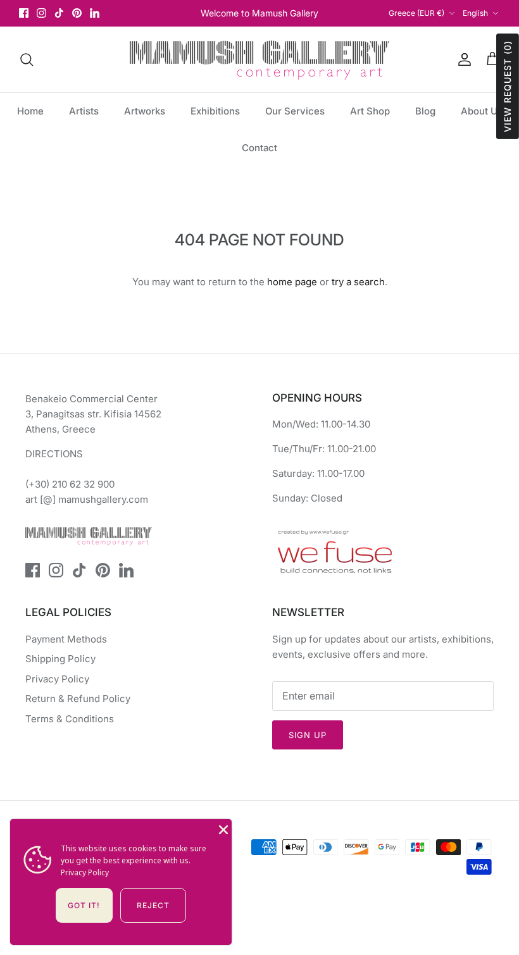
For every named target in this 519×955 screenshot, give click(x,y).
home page (292, 282)
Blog (425, 111)
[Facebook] (23, 13)
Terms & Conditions (69, 719)
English (475, 13)
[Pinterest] (77, 13)
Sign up (308, 735)
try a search (358, 282)
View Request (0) (507, 86)
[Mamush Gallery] (259, 59)
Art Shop (370, 111)
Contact (259, 148)
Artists (84, 111)
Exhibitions (215, 111)
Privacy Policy (57, 679)
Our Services (295, 111)
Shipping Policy (60, 659)
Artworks (144, 111)
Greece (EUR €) (416, 13)
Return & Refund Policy (77, 699)
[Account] (462, 59)
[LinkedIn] (94, 13)
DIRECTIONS (54, 454)
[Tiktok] (59, 13)
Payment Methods (66, 639)
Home (30, 111)
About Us (482, 111)
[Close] (222, 828)
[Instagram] (41, 13)
